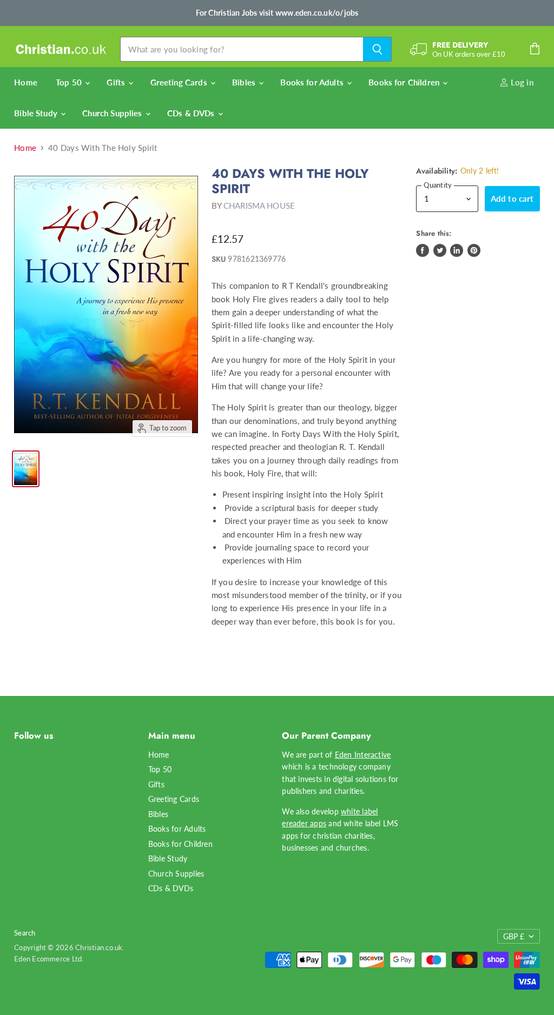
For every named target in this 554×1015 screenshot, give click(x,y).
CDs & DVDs (192, 113)
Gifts (117, 82)
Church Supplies (113, 113)
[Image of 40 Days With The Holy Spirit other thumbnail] (25, 469)
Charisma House (259, 205)
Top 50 (70, 82)
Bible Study (37, 113)
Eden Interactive (363, 754)
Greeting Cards (179, 82)
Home (25, 82)
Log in (521, 82)
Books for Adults (313, 82)
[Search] (377, 49)
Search (24, 932)
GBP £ (513, 936)
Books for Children (404, 82)
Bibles (245, 82)
